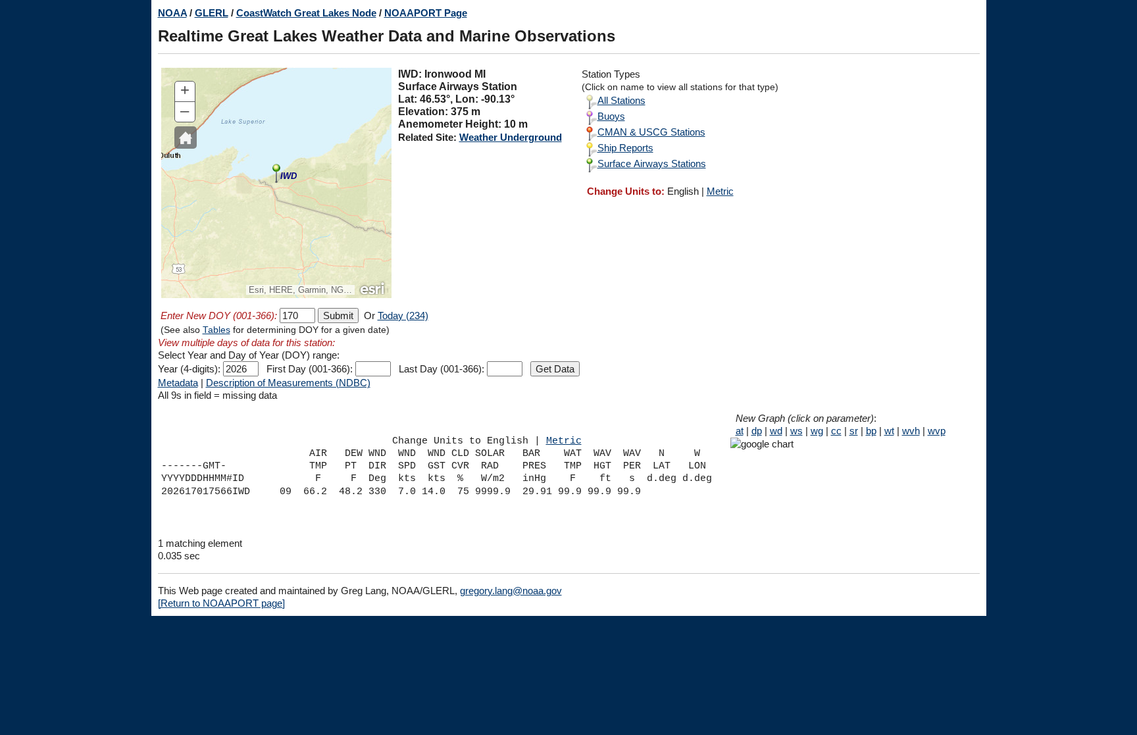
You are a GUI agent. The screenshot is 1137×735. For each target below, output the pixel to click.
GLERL (211, 12)
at (740, 430)
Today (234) (403, 315)
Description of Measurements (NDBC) (288, 382)
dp (756, 430)
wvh (911, 430)
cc (836, 430)
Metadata (178, 382)
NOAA (172, 12)
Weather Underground (510, 137)
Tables (216, 330)
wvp (937, 430)
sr (853, 430)
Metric (720, 191)
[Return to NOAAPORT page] (221, 603)
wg (817, 430)
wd (776, 430)
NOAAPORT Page (425, 12)
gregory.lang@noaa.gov (511, 590)
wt (889, 430)
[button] (185, 137)
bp (871, 430)
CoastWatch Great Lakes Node (306, 12)
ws (796, 430)
